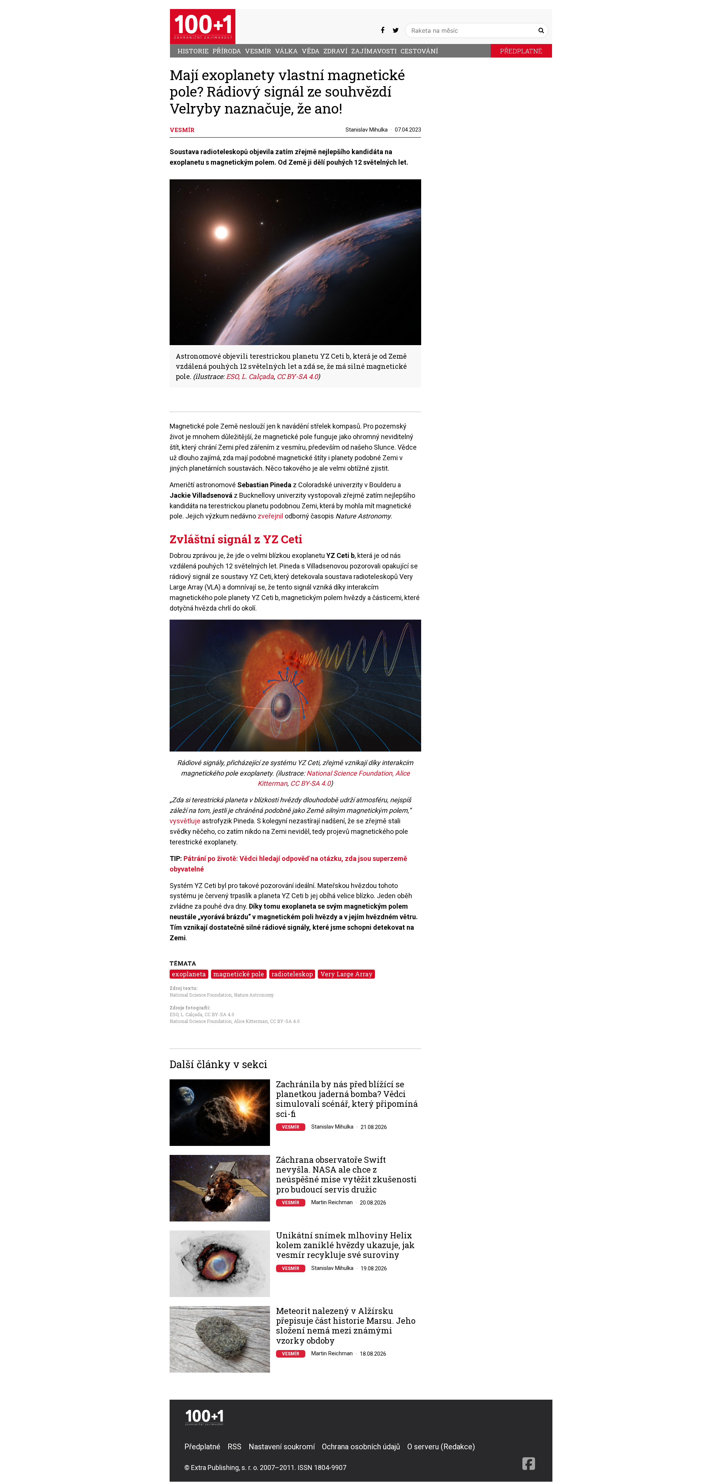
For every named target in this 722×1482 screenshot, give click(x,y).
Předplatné (521, 51)
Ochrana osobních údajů (361, 1446)
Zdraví (335, 51)
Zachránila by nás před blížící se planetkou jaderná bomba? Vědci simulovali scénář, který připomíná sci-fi (347, 1099)
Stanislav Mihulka (367, 129)
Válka (286, 51)
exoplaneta (189, 974)
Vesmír (258, 51)
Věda (311, 51)
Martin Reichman (332, 1202)
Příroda (226, 51)
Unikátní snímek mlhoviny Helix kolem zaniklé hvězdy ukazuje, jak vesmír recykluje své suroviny (345, 1245)
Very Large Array (346, 974)
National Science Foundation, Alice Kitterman (219, 1021)
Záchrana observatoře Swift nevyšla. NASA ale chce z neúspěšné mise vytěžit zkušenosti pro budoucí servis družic (346, 1175)
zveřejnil (270, 516)
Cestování (419, 51)
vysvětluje (185, 821)
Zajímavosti (374, 51)
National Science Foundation (201, 995)
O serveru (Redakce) (441, 1446)
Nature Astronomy (254, 995)
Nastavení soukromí (282, 1446)
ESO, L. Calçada (250, 376)
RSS (234, 1446)
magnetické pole (238, 974)
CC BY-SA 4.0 (297, 376)
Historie (193, 51)
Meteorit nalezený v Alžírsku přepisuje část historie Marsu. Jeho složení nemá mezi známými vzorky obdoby (346, 1326)
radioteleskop (292, 974)
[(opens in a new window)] (382, 30)
